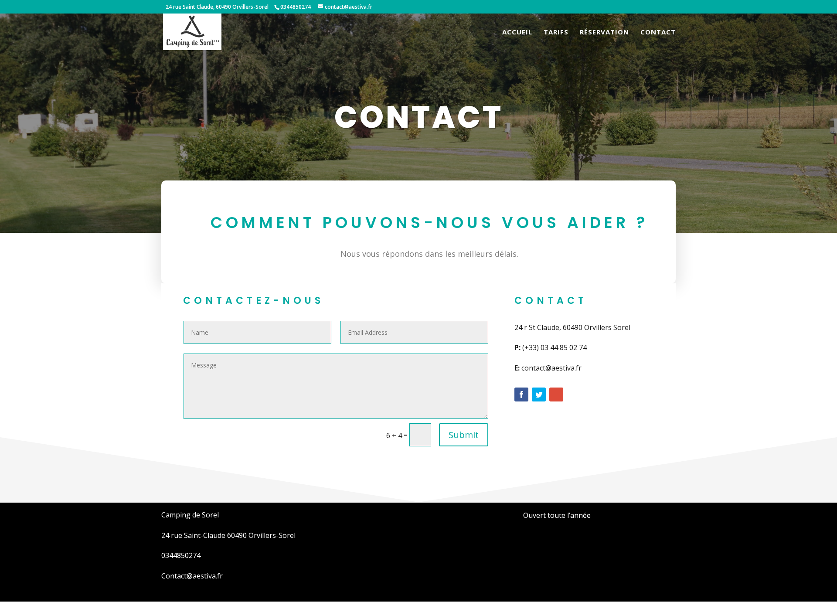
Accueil (517, 32)
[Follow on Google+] (556, 394)
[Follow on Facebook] (521, 394)
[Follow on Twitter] (539, 394)
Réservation (604, 32)
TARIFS (556, 32)
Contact (658, 32)
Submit (464, 435)
